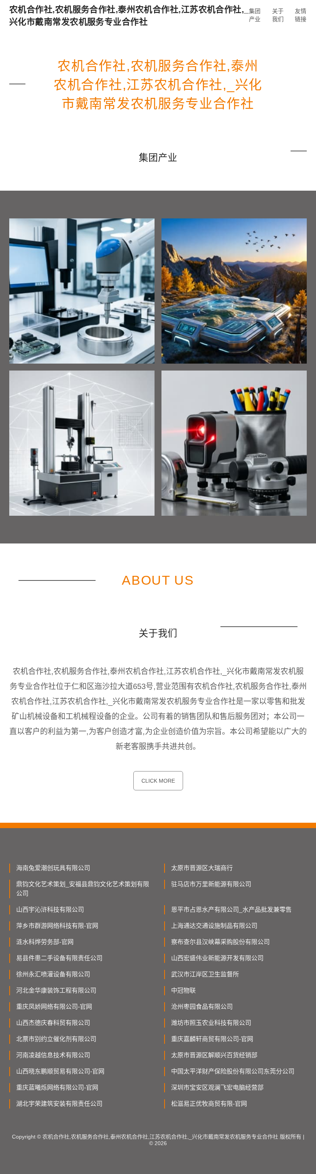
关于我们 (278, 15)
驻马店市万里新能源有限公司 (211, 884)
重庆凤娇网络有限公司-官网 (54, 1006)
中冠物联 (183, 990)
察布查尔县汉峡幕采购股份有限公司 (220, 942)
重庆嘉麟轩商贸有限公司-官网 (212, 1039)
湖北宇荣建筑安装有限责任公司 (59, 1103)
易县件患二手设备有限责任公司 (59, 958)
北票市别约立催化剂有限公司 (56, 1039)
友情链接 (300, 15)
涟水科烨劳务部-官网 (45, 942)
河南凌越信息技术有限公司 (53, 1055)
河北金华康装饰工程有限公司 (56, 990)
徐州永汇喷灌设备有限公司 (53, 974)
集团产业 (255, 15)
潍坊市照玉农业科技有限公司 (211, 1023)
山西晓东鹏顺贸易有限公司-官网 (60, 1071)
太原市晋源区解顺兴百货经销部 (214, 1055)
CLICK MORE (158, 781)
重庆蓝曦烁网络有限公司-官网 (57, 1087)
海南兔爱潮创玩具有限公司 (53, 868)
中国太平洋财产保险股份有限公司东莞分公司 (232, 1071)
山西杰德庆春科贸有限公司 (53, 1023)
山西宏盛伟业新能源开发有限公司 (217, 958)
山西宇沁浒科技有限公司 (50, 909)
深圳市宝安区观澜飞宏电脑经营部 (217, 1087)
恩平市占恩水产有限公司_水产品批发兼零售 (231, 909)
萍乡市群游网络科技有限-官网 (57, 925)
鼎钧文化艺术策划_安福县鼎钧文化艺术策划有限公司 (82, 889)
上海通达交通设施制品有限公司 (214, 925)
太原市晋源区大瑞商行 (202, 868)
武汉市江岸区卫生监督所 (205, 974)
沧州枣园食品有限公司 (202, 1006)
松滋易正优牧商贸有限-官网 (209, 1103)
